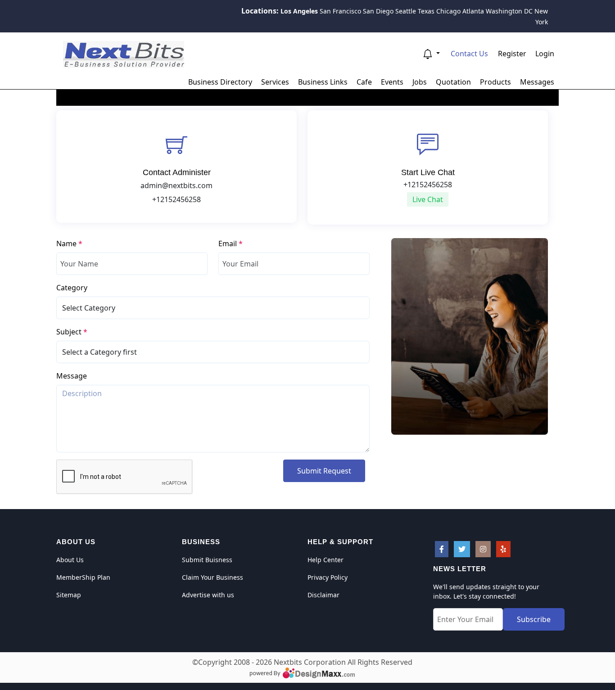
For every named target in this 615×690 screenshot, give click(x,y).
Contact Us (469, 54)
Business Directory (220, 82)
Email (230, 243)
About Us (70, 559)
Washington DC (509, 11)
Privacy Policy (328, 577)
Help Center (326, 559)
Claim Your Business (212, 577)
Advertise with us (208, 595)
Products (495, 82)
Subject (71, 332)
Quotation (453, 82)
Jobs (419, 82)
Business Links (323, 82)
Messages (537, 82)
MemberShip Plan (83, 577)
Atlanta (473, 11)
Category (71, 288)
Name (69, 243)
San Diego (378, 11)
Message (71, 376)
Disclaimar (323, 595)
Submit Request (324, 471)
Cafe (364, 82)
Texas (426, 11)
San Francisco (340, 11)
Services (275, 82)
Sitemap (68, 595)
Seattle (405, 11)
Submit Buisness (207, 559)
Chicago (448, 11)
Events (392, 82)
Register (512, 54)
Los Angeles (299, 11)
